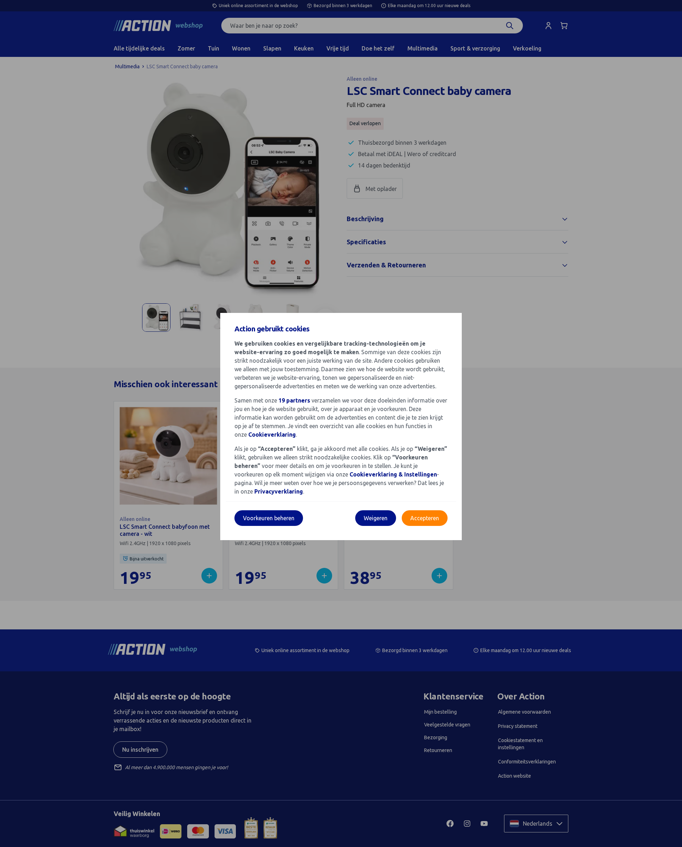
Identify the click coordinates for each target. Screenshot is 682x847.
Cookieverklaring (272, 434)
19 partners (294, 400)
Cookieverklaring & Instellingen (393, 474)
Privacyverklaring (278, 491)
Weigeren (376, 518)
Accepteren (424, 518)
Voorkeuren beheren (268, 518)
